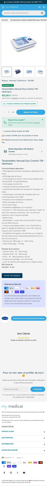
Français (18, 457)
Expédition (14, 98)
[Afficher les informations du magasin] (41, 151)
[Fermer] (43, 120)
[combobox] (23, 13)
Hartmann (13, 81)
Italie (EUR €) (8, 457)
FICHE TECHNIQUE (12, 276)
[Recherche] (42, 13)
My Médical (10, 480)
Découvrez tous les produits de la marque (28, 318)
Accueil (5, 20)
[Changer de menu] (3, 7)
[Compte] (39, 7)
